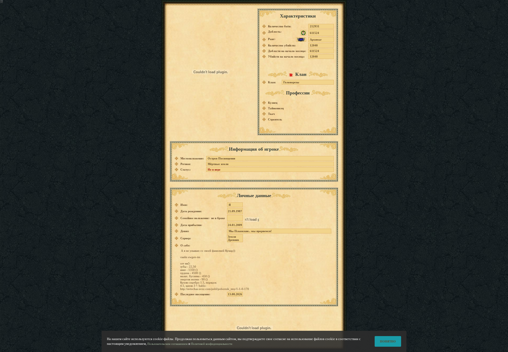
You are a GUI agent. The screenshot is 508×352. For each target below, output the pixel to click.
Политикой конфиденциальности (211, 343)
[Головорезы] (292, 74)
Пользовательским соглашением (167, 343)
